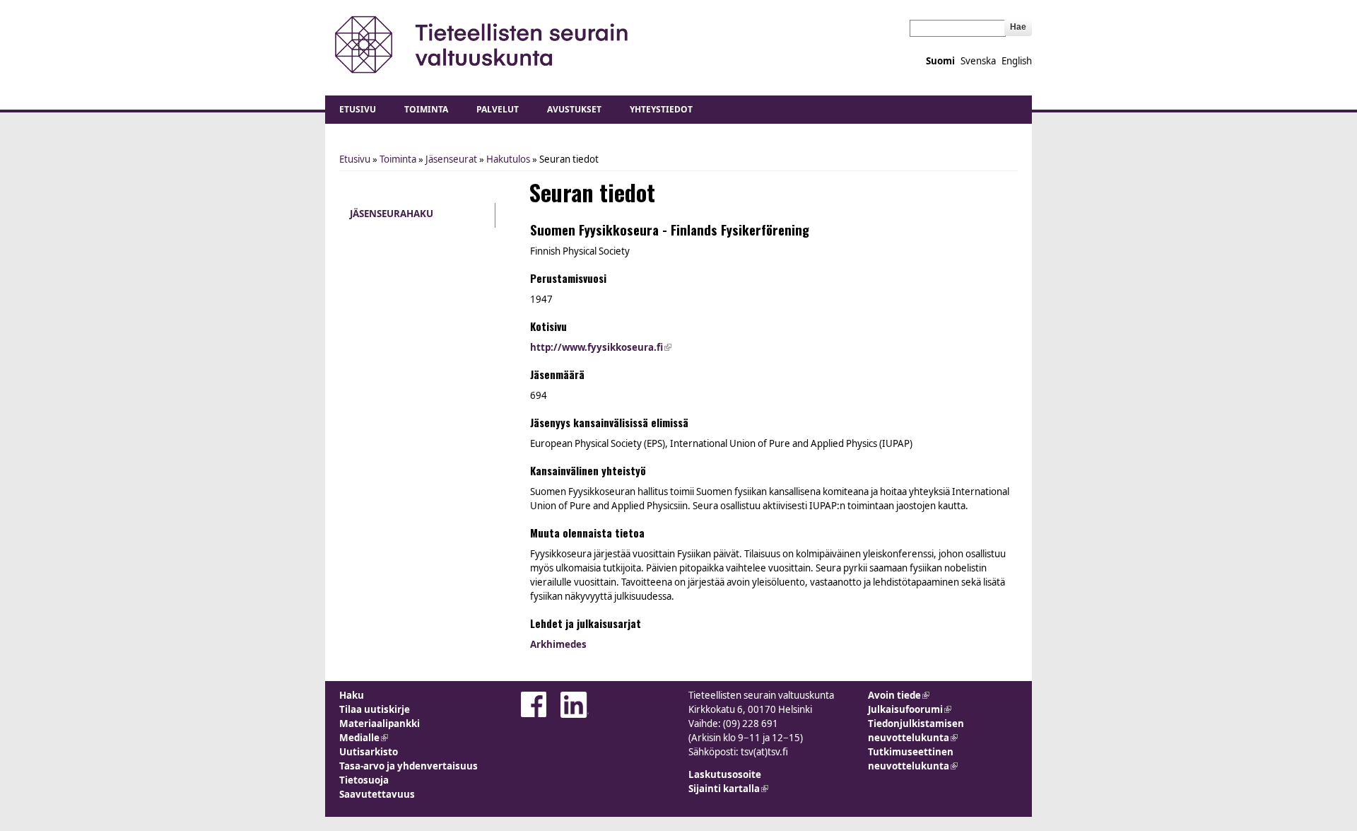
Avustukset (574, 109)
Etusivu (357, 109)
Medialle (363, 737)
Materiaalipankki (379, 723)
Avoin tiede (898, 695)
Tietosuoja (364, 780)
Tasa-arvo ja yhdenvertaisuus (408, 766)
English (1016, 60)
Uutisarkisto (368, 751)
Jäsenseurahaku (391, 213)
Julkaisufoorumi (909, 709)
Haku (351, 695)
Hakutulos (508, 159)
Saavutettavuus (377, 794)
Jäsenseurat (451, 159)
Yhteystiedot (661, 109)
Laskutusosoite (724, 774)
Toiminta (426, 109)
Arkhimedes (558, 644)
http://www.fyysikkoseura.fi (600, 347)
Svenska (978, 60)
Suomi (940, 60)
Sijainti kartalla (728, 788)
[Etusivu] (482, 44)
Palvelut (497, 109)
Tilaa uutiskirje (374, 709)
